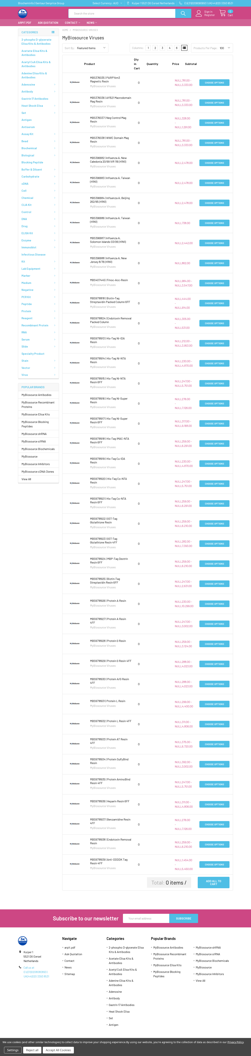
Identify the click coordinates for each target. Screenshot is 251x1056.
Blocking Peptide (32, 162)
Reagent (27, 318)
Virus (24, 374)
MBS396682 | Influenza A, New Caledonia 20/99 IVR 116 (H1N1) (108, 159)
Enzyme (26, 240)
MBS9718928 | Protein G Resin (108, 640)
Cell (23, 190)
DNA (24, 219)
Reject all (32, 1050)
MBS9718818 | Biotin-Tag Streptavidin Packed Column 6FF (110, 300)
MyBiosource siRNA (33, 441)
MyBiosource (29, 456)
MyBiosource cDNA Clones (37, 471)
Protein (26, 311)
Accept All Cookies (58, 1050)
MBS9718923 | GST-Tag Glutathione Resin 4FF (103, 540)
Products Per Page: (205, 48)
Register (209, 15)
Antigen (26, 119)
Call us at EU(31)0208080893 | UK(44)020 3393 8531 (36, 972)
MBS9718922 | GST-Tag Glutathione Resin (103, 520)
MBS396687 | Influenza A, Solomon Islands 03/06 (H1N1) (108, 239)
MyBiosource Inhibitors (35, 464)
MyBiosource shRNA (34, 433)
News (90, 22)
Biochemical (29, 148)
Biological (27, 155)
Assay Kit (27, 134)
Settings (13, 1050)
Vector (25, 367)
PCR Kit (26, 297)
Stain (24, 360)
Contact (71, 22)
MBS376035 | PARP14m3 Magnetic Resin (105, 79)
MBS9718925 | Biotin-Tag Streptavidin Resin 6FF (105, 580)
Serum (25, 339)
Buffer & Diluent (31, 169)
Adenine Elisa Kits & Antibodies (34, 75)
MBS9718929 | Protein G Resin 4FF (110, 660)
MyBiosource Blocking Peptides (35, 424)
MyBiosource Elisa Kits (35, 414)
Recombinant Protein (34, 325)
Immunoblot (28, 247)
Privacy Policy (235, 1042)
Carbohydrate (30, 176)
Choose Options (214, 82)
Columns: (138, 47)
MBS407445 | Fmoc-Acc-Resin (109, 280)
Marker (25, 275)
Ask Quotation (48, 22)
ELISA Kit (27, 233)
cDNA (24, 183)
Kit (23, 261)
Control (26, 212)
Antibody (27, 91)
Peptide (26, 304)
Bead (24, 141)
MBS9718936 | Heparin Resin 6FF (109, 801)
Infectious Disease (33, 254)
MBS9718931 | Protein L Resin (107, 701)
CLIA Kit (26, 204)
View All (26, 479)
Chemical (27, 197)
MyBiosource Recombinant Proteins (38, 404)
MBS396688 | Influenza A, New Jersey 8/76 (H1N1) (108, 259)
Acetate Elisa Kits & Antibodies (34, 53)
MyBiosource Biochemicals (38, 449)
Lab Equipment (30, 268)
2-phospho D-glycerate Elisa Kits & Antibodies (36, 41)
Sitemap (69, 974)
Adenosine (28, 84)
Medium (26, 282)
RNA (24, 332)
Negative (27, 289)
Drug (24, 226)
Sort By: (70, 48)
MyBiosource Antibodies (36, 394)
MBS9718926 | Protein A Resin (108, 600)
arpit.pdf (24, 22)
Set (23, 112)
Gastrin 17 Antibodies (34, 98)
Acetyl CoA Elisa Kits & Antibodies (36, 64)
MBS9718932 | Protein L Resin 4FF (110, 721)
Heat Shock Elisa (32, 105)
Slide (24, 346)
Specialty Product (32, 353)
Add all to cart (213, 882)
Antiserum (28, 127)
